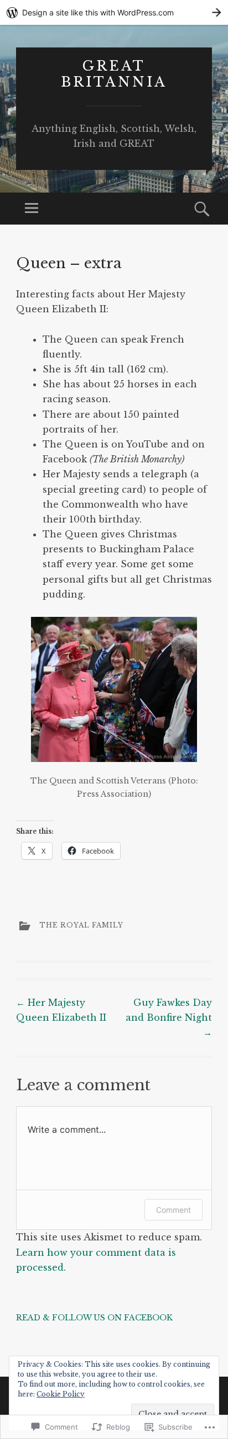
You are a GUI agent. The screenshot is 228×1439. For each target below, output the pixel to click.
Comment (173, 1209)
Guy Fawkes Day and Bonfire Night (169, 1017)
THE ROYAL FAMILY (81, 925)
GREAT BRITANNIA (114, 74)
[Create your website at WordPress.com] (114, 12)
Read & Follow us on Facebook (94, 1318)
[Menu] (31, 209)
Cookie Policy (61, 1394)
